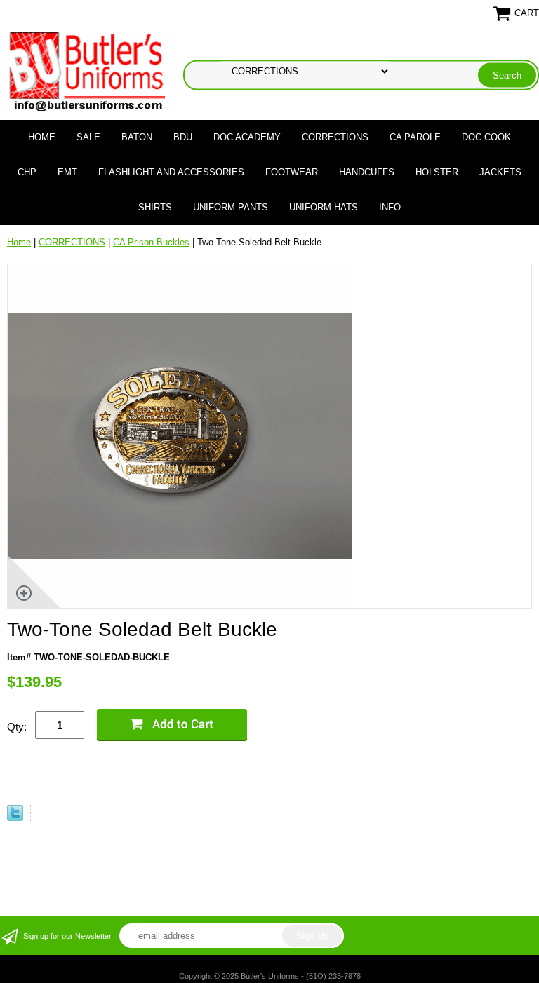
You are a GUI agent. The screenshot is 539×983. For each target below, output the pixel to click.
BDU (182, 137)
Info (390, 207)
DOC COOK (486, 137)
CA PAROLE (415, 137)
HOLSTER (436, 172)
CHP (27, 172)
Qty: (17, 727)
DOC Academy (247, 137)
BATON (136, 137)
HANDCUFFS (366, 172)
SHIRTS (155, 207)
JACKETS (500, 172)
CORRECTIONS (335, 137)
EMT (67, 172)
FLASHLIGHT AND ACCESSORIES (171, 172)
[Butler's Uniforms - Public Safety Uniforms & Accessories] (89, 70)
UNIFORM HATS (323, 207)
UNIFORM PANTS (230, 207)
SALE (88, 137)
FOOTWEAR (291, 172)
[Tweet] (15, 818)
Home (41, 137)
